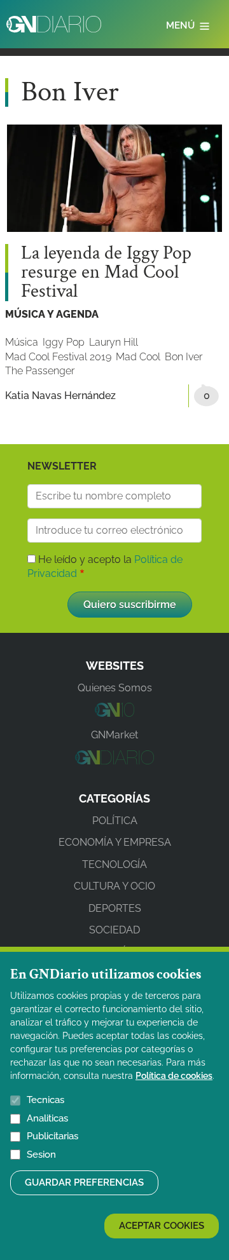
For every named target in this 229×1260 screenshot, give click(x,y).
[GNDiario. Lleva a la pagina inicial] (53, 24)
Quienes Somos (115, 688)
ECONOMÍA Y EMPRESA (115, 842)
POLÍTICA (114, 821)
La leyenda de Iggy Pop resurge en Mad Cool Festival (106, 272)
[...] (114, 713)
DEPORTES (114, 908)
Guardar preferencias (84, 1182)
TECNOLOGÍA (114, 864)
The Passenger (39, 371)
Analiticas (47, 1118)
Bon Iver (183, 357)
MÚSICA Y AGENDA (52, 314)
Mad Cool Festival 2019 (58, 357)
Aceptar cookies (161, 1225)
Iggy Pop (64, 342)
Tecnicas (45, 1100)
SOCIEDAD (114, 930)
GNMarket (114, 735)
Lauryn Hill (113, 342)
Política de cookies (173, 1076)
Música (21, 342)
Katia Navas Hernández (60, 396)
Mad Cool (138, 357)
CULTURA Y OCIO (114, 886)
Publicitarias (52, 1136)
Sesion (41, 1154)
